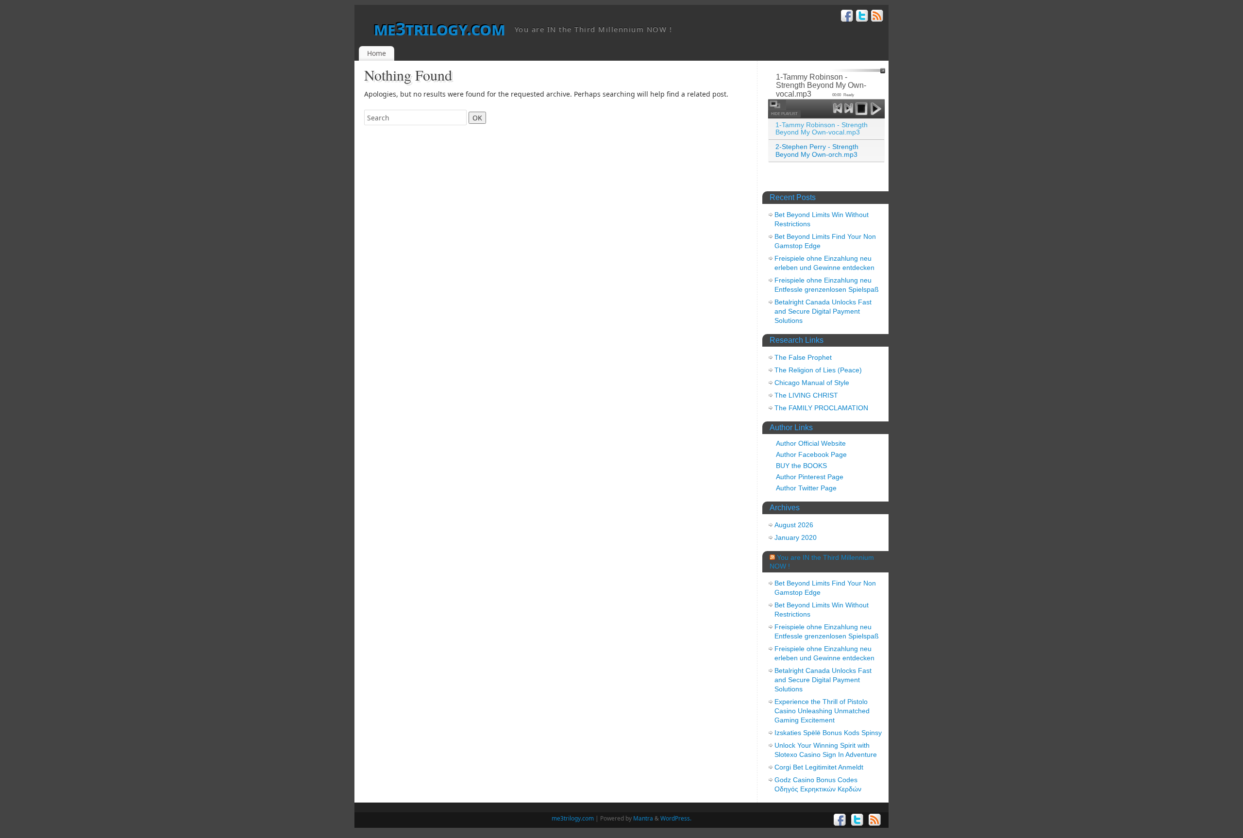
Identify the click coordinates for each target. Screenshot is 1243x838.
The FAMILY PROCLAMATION (821, 408)
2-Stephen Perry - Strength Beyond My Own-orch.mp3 (816, 150)
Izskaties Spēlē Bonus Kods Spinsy (828, 733)
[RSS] (877, 17)
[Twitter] (862, 17)
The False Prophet (803, 357)
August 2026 (793, 525)
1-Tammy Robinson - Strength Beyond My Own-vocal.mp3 (821, 128)
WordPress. (675, 818)
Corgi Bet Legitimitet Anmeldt (818, 767)
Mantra (643, 818)
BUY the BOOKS (801, 465)
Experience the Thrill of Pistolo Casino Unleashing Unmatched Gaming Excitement (822, 711)
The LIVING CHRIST (806, 395)
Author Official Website (811, 443)
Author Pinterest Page (809, 477)
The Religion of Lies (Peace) (818, 370)
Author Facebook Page (811, 454)
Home (376, 53)
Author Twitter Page (806, 488)
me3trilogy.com (439, 29)
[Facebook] (847, 17)
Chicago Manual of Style (811, 382)
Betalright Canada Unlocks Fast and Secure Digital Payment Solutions (823, 311)
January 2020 (795, 537)
